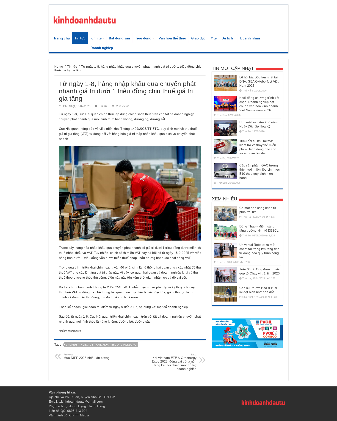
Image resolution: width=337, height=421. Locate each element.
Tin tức (80, 38)
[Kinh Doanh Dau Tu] (84, 19)
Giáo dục (198, 38)
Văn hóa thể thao (172, 38)
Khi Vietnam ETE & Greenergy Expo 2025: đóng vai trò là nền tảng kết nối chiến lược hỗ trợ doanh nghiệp (174, 362)
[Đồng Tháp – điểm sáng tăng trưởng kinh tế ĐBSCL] (225, 232)
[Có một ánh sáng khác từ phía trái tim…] (225, 213)
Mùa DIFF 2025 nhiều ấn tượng (87, 356)
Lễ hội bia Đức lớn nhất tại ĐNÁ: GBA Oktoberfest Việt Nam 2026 (259, 81)
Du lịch (227, 38)
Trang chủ (61, 38)
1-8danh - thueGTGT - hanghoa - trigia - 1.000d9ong (101, 344)
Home (58, 66)
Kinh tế (96, 38)
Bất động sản (119, 38)
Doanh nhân (250, 38)
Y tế (214, 38)
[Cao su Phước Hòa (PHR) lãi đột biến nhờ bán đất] (225, 293)
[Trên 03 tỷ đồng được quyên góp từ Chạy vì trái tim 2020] (225, 275)
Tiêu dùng (143, 38)
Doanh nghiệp (102, 48)
